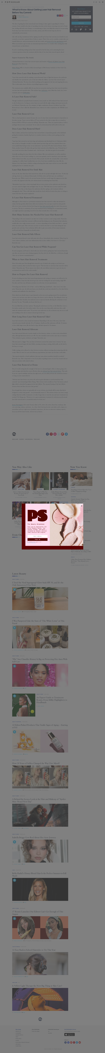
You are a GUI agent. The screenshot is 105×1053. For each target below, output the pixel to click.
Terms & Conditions (32, 542)
